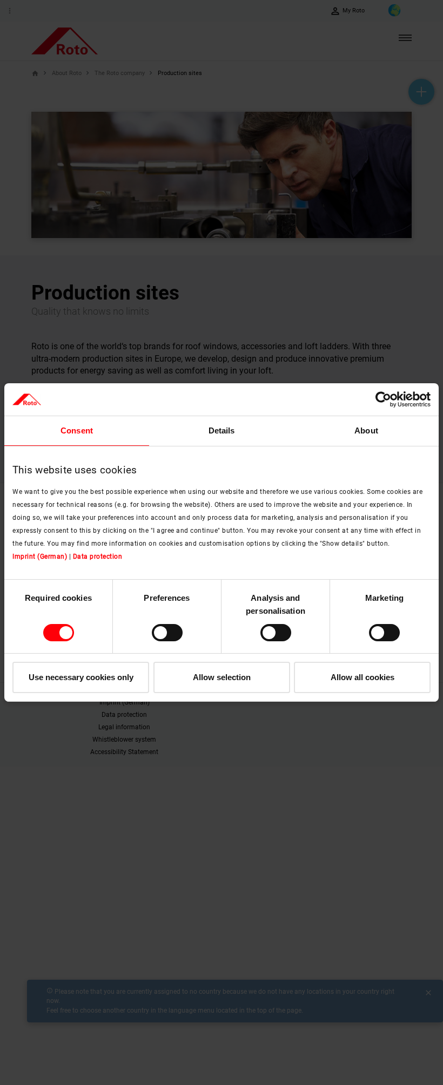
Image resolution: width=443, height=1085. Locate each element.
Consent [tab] (77, 430)
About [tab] (366, 430)
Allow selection (222, 677)
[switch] (167, 632)
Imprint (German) (39, 556)
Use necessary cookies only (81, 677)
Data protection (98, 556)
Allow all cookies (362, 677)
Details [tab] (222, 430)
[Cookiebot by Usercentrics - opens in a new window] (383, 399)
